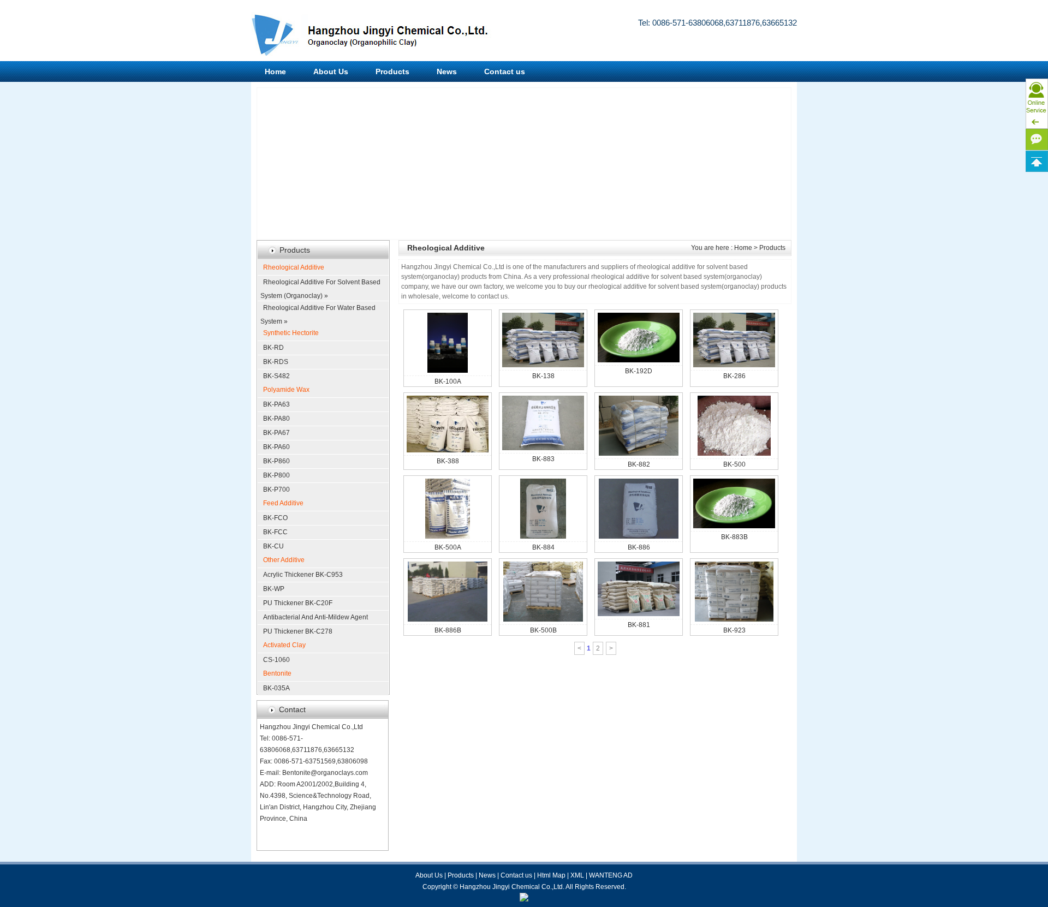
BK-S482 (276, 376)
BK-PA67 (276, 433)
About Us (330, 71)
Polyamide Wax (286, 389)
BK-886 (639, 547)
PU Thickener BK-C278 (297, 631)
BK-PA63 (276, 404)
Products (392, 71)
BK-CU (273, 546)
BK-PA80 (276, 418)
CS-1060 (276, 660)
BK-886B (447, 630)
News (447, 71)
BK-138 (543, 376)
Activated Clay (284, 645)
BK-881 (639, 625)
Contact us (504, 71)
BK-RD (273, 347)
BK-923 (734, 630)
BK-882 (639, 464)
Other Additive (284, 560)
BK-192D (638, 371)
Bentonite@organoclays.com (325, 773)
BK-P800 (276, 475)
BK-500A (447, 547)
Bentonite (277, 673)
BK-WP (273, 589)
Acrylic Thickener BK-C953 (303, 574)
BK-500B (543, 630)
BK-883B (734, 537)
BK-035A (276, 688)
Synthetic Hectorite (291, 333)
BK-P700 (276, 489)
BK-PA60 (276, 447)
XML (577, 875)
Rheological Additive (293, 267)
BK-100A (447, 381)
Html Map (551, 875)
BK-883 (543, 459)
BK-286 (734, 376)
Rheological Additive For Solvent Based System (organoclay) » (320, 283)
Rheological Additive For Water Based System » (318, 309)
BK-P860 (276, 461)
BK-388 (448, 461)
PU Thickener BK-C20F (297, 603)
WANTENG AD (611, 875)
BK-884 (543, 547)
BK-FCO (275, 518)
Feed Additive (283, 503)
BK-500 (734, 464)
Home (275, 71)
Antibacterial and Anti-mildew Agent (315, 617)
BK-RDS (275, 362)
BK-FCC (275, 532)
